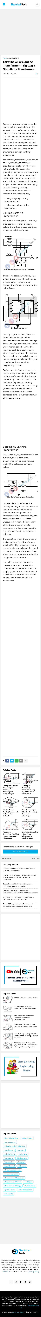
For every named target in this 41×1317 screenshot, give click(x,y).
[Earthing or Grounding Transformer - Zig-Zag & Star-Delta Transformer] (30, 778)
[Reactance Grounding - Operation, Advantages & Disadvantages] (30, 824)
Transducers (8, 1158)
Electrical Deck (18, 1312)
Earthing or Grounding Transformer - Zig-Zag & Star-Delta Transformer (29, 790)
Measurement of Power (12, 1182)
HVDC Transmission (25, 1190)
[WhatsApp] (16, 760)
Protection (20, 1150)
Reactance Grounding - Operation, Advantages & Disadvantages (30, 835)
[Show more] (26, 760)
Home (5, 58)
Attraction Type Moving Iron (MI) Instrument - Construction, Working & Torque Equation (26, 1045)
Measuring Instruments (12, 1170)
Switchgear (23, 1154)
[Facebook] (7, 760)
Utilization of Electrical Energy (14, 1146)
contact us (6, 1272)
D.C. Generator (22, 1158)
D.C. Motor (22, 1166)
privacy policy (34, 1272)
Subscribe (20, 975)
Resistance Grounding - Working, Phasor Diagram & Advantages (11, 835)
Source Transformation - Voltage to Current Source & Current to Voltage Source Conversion (19, 877)
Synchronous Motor (11, 1174)
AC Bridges (28, 1182)
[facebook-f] (11, 1282)
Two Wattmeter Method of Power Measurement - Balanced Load (24, 1017)
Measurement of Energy (12, 1186)
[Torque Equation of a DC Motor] (8, 1000)
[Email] (21, 760)
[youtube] (20, 1282)
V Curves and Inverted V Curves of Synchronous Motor (25, 1007)
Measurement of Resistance (14, 1178)
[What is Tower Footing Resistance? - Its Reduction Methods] (11, 802)
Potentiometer (30, 1186)
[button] (4, 4)
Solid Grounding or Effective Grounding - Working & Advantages (30, 813)
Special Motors (9, 1190)
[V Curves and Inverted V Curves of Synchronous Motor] (8, 1009)
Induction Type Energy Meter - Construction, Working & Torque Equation (26, 1036)
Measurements (27, 1138)
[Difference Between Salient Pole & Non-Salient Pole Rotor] (8, 1027)
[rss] (30, 1282)
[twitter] (25, 1282)
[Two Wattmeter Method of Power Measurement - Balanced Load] (8, 1018)
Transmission (8, 1162)
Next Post (35, 858)
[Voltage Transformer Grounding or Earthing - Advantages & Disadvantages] (11, 778)
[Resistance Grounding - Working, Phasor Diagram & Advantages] (11, 824)
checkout (20, 1066)
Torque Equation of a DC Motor (26, 997)
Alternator (20, 1162)
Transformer (8, 1150)
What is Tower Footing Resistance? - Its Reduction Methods (11, 813)
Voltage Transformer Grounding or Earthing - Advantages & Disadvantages (10, 790)
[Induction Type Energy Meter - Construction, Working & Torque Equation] (8, 1036)
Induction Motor (9, 1154)
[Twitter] (12, 760)
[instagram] (16, 1282)
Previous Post (6, 858)
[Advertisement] (20, 32)
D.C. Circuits (8, 1194)
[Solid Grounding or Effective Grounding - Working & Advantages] (30, 802)
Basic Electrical (9, 1166)
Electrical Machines (11, 1138)
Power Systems (13, 58)
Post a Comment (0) (20, 851)
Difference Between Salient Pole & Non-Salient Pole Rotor (25, 1026)
